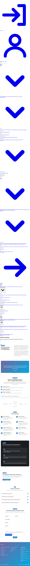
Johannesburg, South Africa (24, 246)
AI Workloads (1, 209)
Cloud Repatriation (11, 209)
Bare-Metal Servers (8, 132)
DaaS (11, 551)
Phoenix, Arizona (4, 326)
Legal (23, 564)
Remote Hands (7, 137)
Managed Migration (15, 137)
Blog (4, 96)
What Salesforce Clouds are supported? (15, 496)
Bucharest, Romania (18, 246)
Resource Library (17, 96)
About (1, 284)
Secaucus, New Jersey (18, 326)
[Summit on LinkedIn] (28, 564)
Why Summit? (20, 96)
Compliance (26, 564)
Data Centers (1, 320)
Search (5, 61)
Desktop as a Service (2, 175)
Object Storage (5, 139)
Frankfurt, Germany (8, 246)
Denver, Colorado (17, 243)
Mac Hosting (4, 132)
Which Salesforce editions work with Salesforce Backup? (15, 502)
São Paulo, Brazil (2, 331)
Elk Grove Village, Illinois (22, 243)
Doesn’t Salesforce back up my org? (15, 493)
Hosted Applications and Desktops (17, 209)
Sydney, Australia (11, 251)
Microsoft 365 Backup (13, 139)
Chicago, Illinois (10, 243)
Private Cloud (2, 548)
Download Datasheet (6, 479)
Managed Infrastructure (2, 287)
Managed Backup (9, 139)
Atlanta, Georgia (6, 243)
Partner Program (12, 96)
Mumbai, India (1, 251)
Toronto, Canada (23, 326)
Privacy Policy (16, 532)
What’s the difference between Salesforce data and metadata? (15, 499)
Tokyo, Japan (7, 251)
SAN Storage (1, 139)
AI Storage (7, 209)
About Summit (1, 96)
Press (14, 96)
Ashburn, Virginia (2, 243)
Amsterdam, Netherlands (3, 246)
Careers (5, 96)
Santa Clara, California (8, 326)
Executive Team (8, 96)
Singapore (4, 251)
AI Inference (4, 209)
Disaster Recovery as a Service (19, 139)
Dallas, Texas (13, 243)
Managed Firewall (11, 137)
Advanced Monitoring (2, 137)
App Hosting (1, 305)
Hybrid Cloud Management (24, 209)
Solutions (1, 316)
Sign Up (1, 344)
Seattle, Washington (13, 326)
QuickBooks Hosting (13, 548)
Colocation (1, 132)
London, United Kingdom (13, 246)
